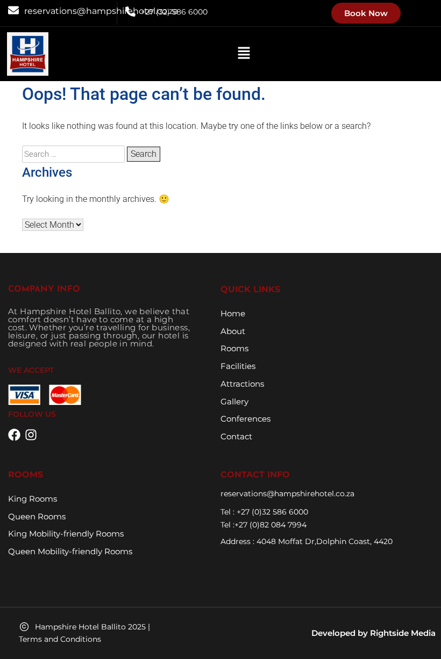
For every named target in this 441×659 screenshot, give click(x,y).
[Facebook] (14, 435)
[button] (243, 54)
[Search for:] (74, 154)
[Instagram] (31, 435)
